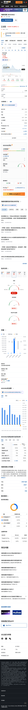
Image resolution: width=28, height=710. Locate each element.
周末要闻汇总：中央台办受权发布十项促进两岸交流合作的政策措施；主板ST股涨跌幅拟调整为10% (14, 218)
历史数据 (14, 44)
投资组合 (3, 652)
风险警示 (3, 700)
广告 (16, 649)
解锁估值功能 (22, 86)
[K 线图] (3, 48)
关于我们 (17, 646)
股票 (2, 6)
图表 (6, 40)
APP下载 (3, 649)
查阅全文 (3, 477)
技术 (25, 40)
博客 (2, 646)
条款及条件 (3, 690)
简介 (6, 44)
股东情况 (4, 496)
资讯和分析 (13, 40)
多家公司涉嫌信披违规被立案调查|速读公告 (12, 256)
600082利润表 (6, 388)
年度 (2, 395)
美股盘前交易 (23, 6)
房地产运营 (24, 481)
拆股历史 (20, 44)
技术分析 (4, 268)
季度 (6, 395)
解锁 (17, 460)
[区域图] (5, 48)
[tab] (8, 274)
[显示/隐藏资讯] (10, 48)
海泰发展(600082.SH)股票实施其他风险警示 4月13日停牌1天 (14, 238)
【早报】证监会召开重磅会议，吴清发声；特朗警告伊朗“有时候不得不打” (13, 248)
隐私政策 (3, 695)
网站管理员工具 (5, 655)
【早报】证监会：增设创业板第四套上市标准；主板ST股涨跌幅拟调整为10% (13, 229)
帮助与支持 (17, 652)
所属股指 (25, 44)
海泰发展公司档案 (7, 467)
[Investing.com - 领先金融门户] (7, 2)
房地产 (25, 484)
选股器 (7, 6)
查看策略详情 (8, 35)
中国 (11, 6)
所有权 (9, 44)
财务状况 (19, 40)
